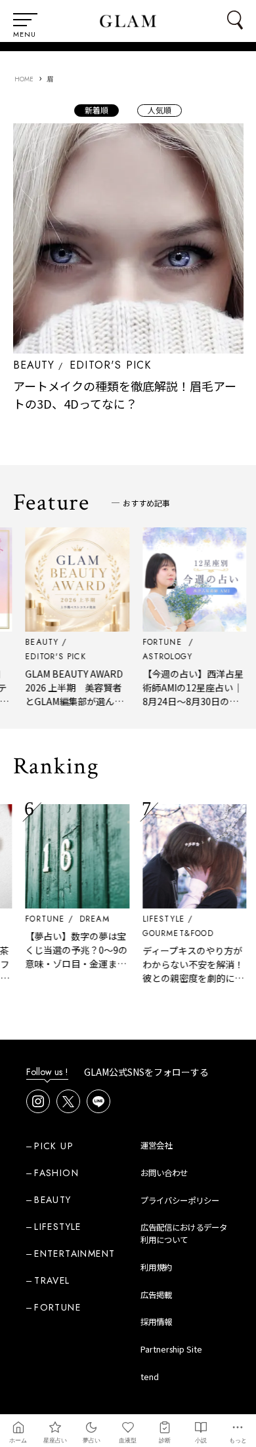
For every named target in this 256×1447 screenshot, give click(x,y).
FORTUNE (38, 919)
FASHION (56, 1172)
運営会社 (156, 1145)
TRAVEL (52, 1280)
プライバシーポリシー (179, 1200)
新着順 (96, 109)
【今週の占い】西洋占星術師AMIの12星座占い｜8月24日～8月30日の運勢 (187, 694)
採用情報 (156, 1322)
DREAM (89, 919)
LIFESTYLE (158, 919)
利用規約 (156, 1267)
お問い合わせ (164, 1173)
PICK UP (54, 1145)
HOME (23, 79)
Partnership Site (171, 1349)
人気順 (159, 109)
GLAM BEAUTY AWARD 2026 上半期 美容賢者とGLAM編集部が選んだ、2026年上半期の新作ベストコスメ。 (71, 701)
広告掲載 (156, 1295)
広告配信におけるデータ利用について (183, 1233)
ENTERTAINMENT (74, 1253)
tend (149, 1377)
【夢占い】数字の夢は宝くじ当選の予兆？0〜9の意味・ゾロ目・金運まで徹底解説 (70, 956)
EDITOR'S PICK (111, 365)
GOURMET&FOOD (172, 933)
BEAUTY (34, 365)
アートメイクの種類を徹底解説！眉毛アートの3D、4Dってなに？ (124, 394)
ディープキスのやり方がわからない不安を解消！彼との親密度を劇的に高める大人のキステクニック (187, 978)
